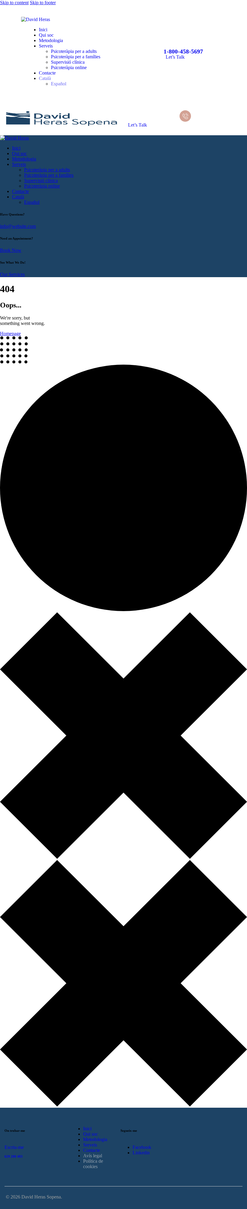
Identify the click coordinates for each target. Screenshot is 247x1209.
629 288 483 (14, 1156)
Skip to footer (43, 2)
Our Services (12, 274)
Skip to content (14, 2)
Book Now (10, 250)
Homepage (10, 333)
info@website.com (18, 226)
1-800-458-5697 (183, 51)
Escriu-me (14, 1147)
